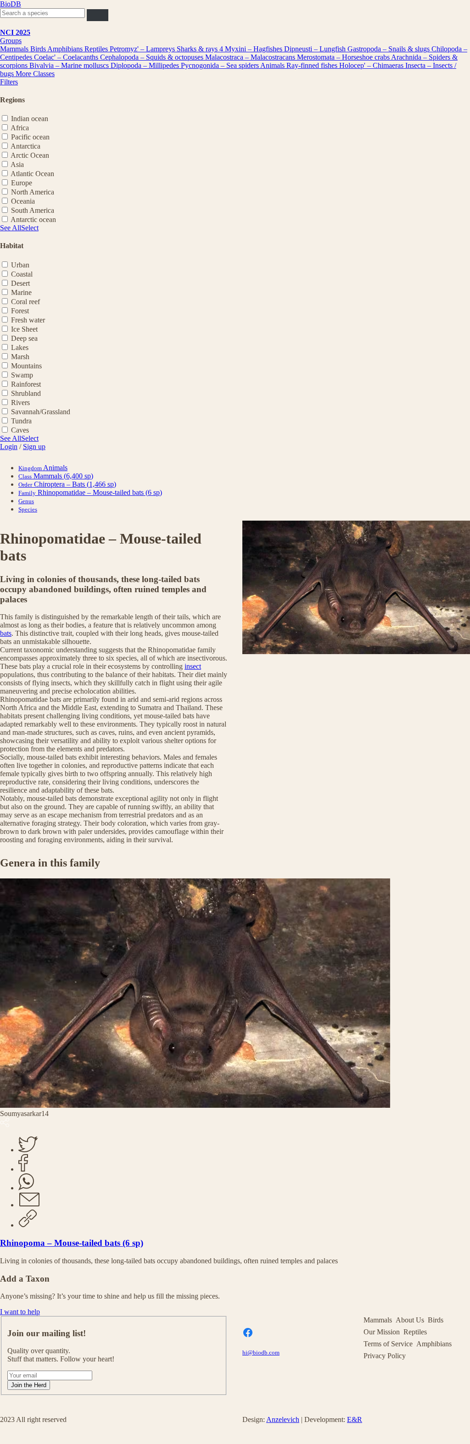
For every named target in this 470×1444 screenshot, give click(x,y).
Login (8, 446)
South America (32, 210)
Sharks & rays (198, 49)
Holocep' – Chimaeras (372, 65)
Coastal (22, 274)
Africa (20, 128)
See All (10, 228)
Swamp (22, 375)
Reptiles (97, 49)
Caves (20, 430)
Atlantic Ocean (32, 174)
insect (193, 666)
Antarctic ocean (33, 219)
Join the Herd (28, 1385)
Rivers (20, 402)
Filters (9, 82)
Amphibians (65, 49)
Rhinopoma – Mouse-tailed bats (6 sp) (71, 1243)
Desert (20, 283)
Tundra (21, 421)
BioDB (10, 4)
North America (32, 192)
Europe (21, 183)
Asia (17, 164)
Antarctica (25, 146)
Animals (273, 65)
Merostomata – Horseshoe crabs (344, 57)
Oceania (23, 201)
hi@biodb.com (261, 1352)
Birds (38, 49)
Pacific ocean (30, 137)
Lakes (19, 347)
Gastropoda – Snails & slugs (389, 49)
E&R (354, 1419)
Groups (11, 40)
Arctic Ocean (30, 155)
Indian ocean (29, 118)
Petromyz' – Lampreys (143, 49)
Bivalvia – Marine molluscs (70, 65)
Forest (20, 311)
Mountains (26, 366)
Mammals (15, 49)
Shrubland (26, 393)
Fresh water (28, 320)
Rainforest (26, 384)
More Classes (35, 74)
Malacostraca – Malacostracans (251, 57)
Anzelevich (282, 1419)
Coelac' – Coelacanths (67, 57)
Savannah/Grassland (40, 412)
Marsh (20, 357)
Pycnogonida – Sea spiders (220, 65)
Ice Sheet (24, 329)
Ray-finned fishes (312, 65)
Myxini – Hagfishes (254, 49)
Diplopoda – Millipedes (146, 65)
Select (30, 228)
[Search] (97, 15)
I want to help (20, 1312)
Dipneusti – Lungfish (315, 49)
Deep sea (24, 338)
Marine (21, 292)
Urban (20, 265)
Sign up (34, 446)
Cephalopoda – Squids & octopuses (152, 57)
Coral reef (25, 301)
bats (5, 633)
